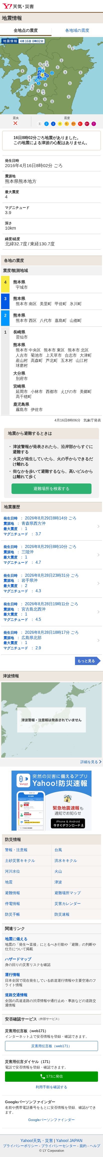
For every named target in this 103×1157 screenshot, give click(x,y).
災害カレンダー (67, 903)
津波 (58, 882)
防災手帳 (12, 914)
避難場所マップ (67, 893)
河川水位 (12, 871)
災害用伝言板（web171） (51, 1046)
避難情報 (12, 893)
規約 (83, 1146)
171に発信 (54, 1076)
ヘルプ (95, 1146)
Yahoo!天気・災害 (18, 6)
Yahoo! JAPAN (69, 1140)
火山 (58, 871)
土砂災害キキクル (20, 860)
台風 (58, 850)
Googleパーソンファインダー (51, 1120)
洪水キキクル (65, 860)
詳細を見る (89, 762)
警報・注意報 (16, 850)
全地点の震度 (26, 30)
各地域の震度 (77, 30)
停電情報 (12, 903)
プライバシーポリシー (20, 1146)
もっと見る (86, 661)
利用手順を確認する (51, 1087)
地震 (8, 882)
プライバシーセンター (58, 1146)
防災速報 (62, 914)
